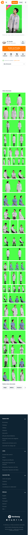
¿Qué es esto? (17, 60)
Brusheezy (5, 526)
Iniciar (20, 2)
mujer (5, 492)
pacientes (19, 492)
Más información (7, 64)
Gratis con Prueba (14, 48)
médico (12, 492)
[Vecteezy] (2, 2)
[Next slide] (22, 492)
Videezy (4, 532)
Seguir (23, 43)
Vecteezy (4, 529)
